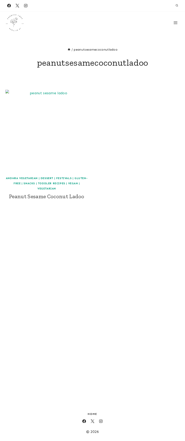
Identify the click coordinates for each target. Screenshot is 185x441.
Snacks (29, 183)
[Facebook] (9, 5)
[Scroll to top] (174, 424)
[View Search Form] (177, 5)
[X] (17, 5)
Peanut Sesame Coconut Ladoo (46, 196)
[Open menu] (175, 22)
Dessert (47, 178)
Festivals (64, 178)
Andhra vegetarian (22, 178)
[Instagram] (25, 5)
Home (92, 414)
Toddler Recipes (51, 183)
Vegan (73, 183)
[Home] (69, 50)
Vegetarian (46, 188)
